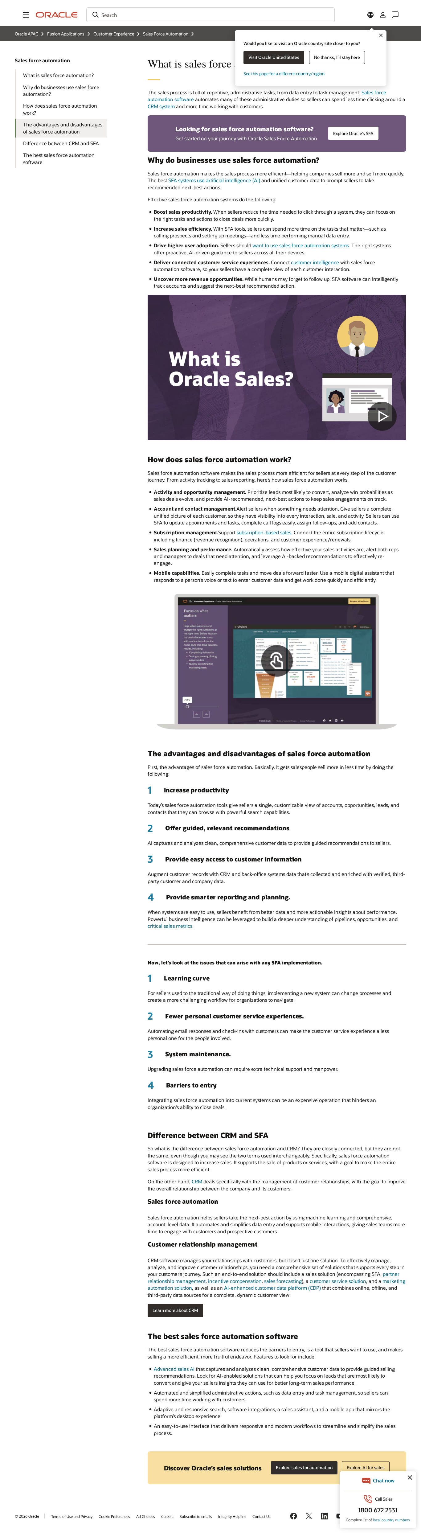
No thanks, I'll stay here (337, 57)
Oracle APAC (26, 34)
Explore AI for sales (366, 1467)
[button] (26, 14)
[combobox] (210, 14)
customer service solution (338, 1281)
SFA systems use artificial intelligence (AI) (214, 180)
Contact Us (261, 1516)
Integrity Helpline (232, 1516)
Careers (167, 1516)
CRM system (161, 106)
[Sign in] (382, 14)
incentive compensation (235, 1281)
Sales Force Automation (165, 34)
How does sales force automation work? (60, 109)
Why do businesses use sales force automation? (61, 90)
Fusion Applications (65, 34)
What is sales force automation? (58, 75)
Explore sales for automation (304, 1467)
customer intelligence (315, 262)
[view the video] (277, 367)
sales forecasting (283, 1281)
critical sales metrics (170, 926)
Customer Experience (113, 34)
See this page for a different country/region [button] (284, 73)
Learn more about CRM (175, 1310)
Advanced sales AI (174, 1369)
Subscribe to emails (196, 1516)
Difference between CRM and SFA (61, 143)
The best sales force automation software (59, 158)
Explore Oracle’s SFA (353, 133)
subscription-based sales (264, 532)
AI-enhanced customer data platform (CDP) (272, 1287)
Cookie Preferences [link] (114, 1516)
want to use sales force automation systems (300, 245)
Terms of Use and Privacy (71, 1516)
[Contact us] (395, 14)
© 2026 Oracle (27, 1516)
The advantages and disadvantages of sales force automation (62, 127)
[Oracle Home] (57, 15)
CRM (197, 1181)
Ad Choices (145, 1516)
